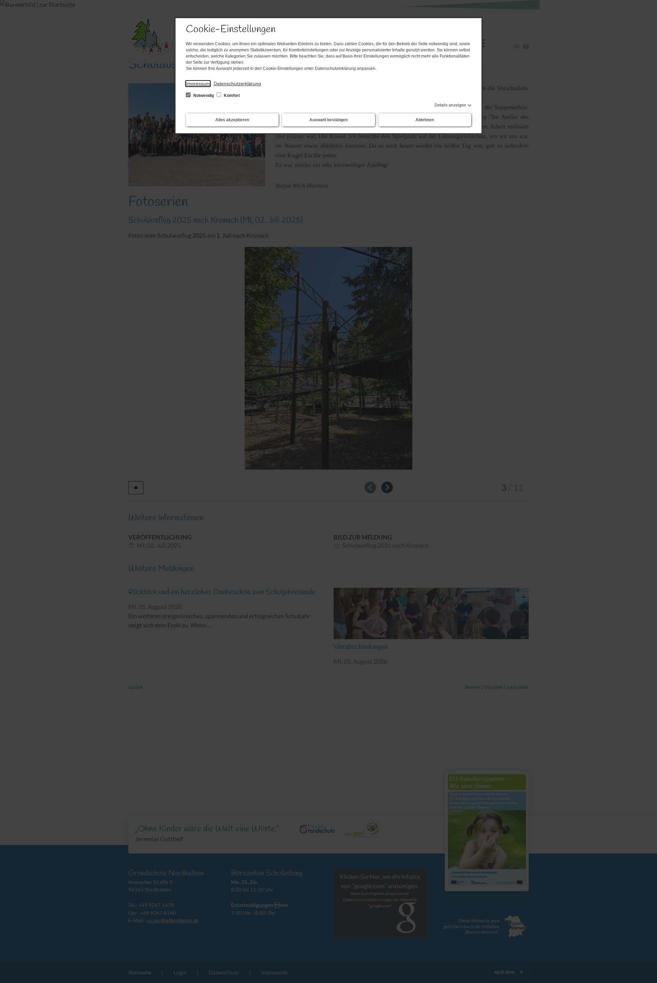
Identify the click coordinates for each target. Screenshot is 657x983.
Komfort (231, 95)
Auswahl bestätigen (328, 119)
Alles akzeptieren (232, 119)
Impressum (198, 83)
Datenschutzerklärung (237, 83)
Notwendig (203, 95)
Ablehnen (424, 119)
